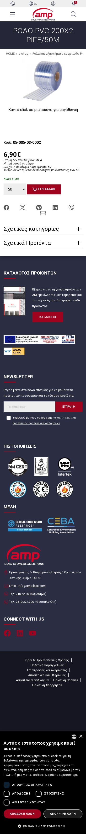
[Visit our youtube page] (32, 633)
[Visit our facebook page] (7, 633)
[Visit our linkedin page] (19, 633)
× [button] (80, 736)
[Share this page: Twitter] (23, 207)
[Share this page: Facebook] (7, 207)
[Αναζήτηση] (73, 14)
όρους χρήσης (46, 417)
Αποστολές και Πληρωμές (47, 675)
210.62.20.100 (25, 594)
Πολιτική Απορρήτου (47, 685)
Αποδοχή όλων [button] (22, 813)
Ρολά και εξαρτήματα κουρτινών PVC (59, 53)
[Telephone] (13, 3)
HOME (10, 53)
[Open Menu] (12, 14)
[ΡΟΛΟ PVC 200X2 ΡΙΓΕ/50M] (43, 80)
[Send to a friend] (43, 213)
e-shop (23, 53)
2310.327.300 (25, 601)
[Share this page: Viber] (71, 207)
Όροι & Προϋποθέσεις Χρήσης (47, 660)
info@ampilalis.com (32, 586)
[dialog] (43, 782)
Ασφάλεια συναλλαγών (32, 680)
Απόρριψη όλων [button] (63, 813)
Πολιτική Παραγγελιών (47, 665)
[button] (43, 826)
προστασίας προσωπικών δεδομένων (36, 423)
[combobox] (74, 736)
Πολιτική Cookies (65, 680)
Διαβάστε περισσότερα (61, 774)
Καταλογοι (47, 317)
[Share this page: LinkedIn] (55, 207)
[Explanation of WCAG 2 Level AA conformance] (14, 351)
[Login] (53, 3)
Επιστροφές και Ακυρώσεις (47, 670)
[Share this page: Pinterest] (39, 207)
